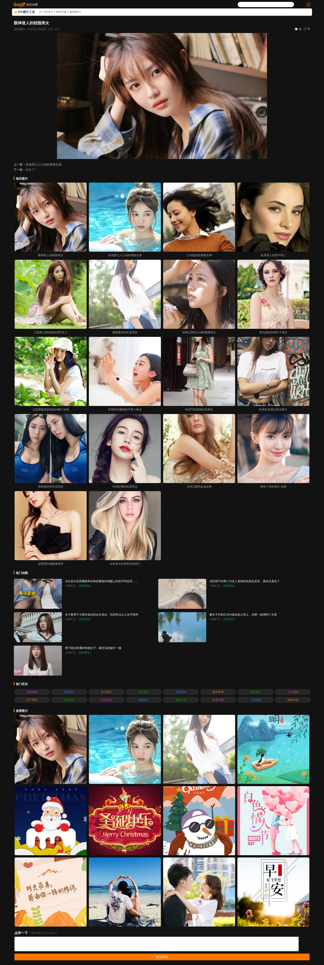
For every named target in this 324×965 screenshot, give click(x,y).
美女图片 (20, 29)
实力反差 (106, 699)
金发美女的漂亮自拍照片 (125, 563)
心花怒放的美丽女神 (199, 255)
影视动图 (218, 699)
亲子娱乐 (106, 691)
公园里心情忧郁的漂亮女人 (51, 332)
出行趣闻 (292, 691)
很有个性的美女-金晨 (273, 486)
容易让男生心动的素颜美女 (199, 332)
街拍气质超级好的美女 (199, 409)
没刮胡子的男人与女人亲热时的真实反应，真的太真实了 (244, 581)
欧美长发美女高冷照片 (273, 409)
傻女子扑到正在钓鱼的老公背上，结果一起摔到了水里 (243, 614)
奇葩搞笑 (255, 691)
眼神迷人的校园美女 (50, 255)
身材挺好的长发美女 (50, 486)
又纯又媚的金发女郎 (199, 486)
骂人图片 (143, 691)
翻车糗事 (218, 691)
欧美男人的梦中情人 (273, 255)
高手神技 (32, 699)
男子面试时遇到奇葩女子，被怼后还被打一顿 (93, 648)
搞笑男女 (85, 585)
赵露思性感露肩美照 (50, 563)
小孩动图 (255, 699)
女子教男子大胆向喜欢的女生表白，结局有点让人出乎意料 (101, 614)
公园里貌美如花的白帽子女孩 (50, 409)
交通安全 (181, 691)
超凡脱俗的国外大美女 (273, 332)
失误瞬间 (69, 699)
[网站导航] (308, 4)
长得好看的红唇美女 (125, 486)
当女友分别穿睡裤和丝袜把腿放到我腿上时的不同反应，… (101, 581)
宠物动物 (292, 699)
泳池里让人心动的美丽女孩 (44, 164)
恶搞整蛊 (32, 691)
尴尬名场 (181, 699)
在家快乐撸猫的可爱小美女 (125, 409)
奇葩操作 (143, 699)
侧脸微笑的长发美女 (125, 332)
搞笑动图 (32, 4)
